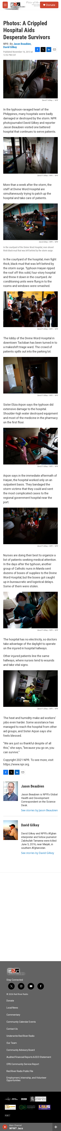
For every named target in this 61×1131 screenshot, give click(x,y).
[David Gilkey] (10, 830)
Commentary (13, 1015)
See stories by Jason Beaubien (39, 810)
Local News (12, 1008)
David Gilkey (10, 47)
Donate (50, 4)
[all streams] (56, 1127)
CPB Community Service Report (23, 1064)
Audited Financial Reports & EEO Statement (29, 1057)
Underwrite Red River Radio (20, 1036)
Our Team (12, 1043)
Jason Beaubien (22, 43)
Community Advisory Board (21, 1050)
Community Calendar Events (21, 1022)
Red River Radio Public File (20, 1071)
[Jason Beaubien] (10, 791)
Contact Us (12, 1029)
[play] (5, 1127)
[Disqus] (30, 917)
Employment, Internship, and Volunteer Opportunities (26, 1079)
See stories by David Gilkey (37, 853)
